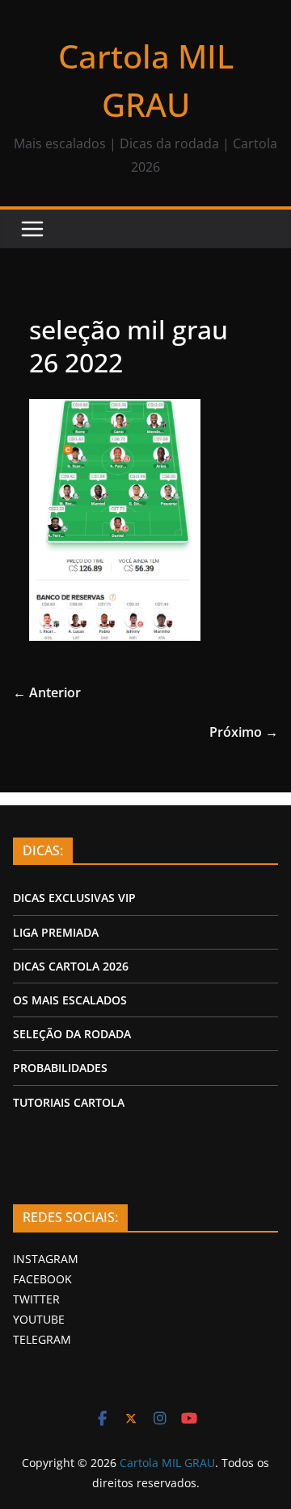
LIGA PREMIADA (56, 932)
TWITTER (36, 1299)
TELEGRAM (42, 1339)
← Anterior (47, 692)
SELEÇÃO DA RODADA (72, 1033)
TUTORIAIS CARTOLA (68, 1102)
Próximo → (243, 732)
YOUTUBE (39, 1319)
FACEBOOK (42, 1279)
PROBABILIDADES (60, 1067)
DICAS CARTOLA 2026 (71, 966)
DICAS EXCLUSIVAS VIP (74, 897)
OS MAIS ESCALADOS (70, 1000)
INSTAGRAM (45, 1258)
